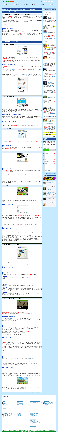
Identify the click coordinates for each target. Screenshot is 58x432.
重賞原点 (53, 76)
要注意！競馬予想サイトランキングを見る (51, 173)
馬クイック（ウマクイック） (47, 155)
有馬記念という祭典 (33, 419)
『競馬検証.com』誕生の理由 (34, 423)
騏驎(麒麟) (46, 157)
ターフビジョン (50, 120)
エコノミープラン (50, 123)
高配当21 (49, 17)
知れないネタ (52, 116)
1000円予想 (44, 26)
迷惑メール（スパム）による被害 (8, 414)
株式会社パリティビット (13, 318)
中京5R (52, 99)
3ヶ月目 (54, 52)
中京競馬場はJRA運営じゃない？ (35, 414)
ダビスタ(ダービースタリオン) (21, 309)
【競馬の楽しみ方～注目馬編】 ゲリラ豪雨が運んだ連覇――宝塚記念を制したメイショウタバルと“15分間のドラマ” (51, 194)
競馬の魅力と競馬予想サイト (34, 413)
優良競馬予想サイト (20, 401)
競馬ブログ (4, 408)
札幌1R (48, 86)
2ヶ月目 (50, 52)
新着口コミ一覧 (5, 405)
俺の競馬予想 (49, 107)
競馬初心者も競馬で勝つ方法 (48, 403)
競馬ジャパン (21, 106)
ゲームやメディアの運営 (25, 75)
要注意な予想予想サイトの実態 (8, 413)
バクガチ (46, 159)
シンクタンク (13, 33)
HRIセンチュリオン (50, 57)
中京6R (53, 21)
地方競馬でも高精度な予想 (50, 103)
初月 (43, 52)
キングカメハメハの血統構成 (10, 349)
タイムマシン (49, 44)
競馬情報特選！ (46, 401)
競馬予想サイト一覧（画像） (21, 405)
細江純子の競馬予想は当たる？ (35, 422)
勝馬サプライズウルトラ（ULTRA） (47, 170)
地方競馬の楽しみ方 (47, 404)
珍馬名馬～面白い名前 (33, 415)
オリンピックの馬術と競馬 (34, 421)
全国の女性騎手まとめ (20, 413)
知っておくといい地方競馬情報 (35, 416)
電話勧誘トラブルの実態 (7, 415)
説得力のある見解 (52, 113)
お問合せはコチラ (33, 426)
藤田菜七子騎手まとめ (20, 414)
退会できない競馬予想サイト (7, 416)
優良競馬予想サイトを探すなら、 (35, 392)
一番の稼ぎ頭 (22, 74)
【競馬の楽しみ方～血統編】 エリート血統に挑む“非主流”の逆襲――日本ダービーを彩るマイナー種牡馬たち (51, 199)
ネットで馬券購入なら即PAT (48, 402)
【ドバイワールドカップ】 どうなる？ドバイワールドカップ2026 (50, 204)
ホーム (4, 401)
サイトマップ (5, 404)
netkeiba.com (21, 54)
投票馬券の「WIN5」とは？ (48, 405)
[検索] (53, 1)
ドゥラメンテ (31, 358)
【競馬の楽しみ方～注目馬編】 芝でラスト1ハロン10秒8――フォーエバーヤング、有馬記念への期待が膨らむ (51, 183)
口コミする (4, 402)
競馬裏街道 (49, 82)
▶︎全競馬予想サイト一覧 (49, 134)
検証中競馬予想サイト (20, 403)
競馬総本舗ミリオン (47, 161)
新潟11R (49, 35)
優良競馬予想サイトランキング (35, 401)
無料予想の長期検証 (50, 92)
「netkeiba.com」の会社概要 (10, 69)
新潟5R (51, 47)
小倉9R (53, 110)
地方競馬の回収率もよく (52, 97)
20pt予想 (51, 20)
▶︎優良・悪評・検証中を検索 (49, 132)
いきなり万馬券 (48, 110)
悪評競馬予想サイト (20, 402)
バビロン (46, 163)
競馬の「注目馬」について (34, 420)
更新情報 (4, 403)
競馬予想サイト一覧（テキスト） (22, 404)
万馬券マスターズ (47, 153)
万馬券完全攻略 (51, 85)
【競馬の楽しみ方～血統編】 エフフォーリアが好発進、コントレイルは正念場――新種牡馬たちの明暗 (51, 189)
